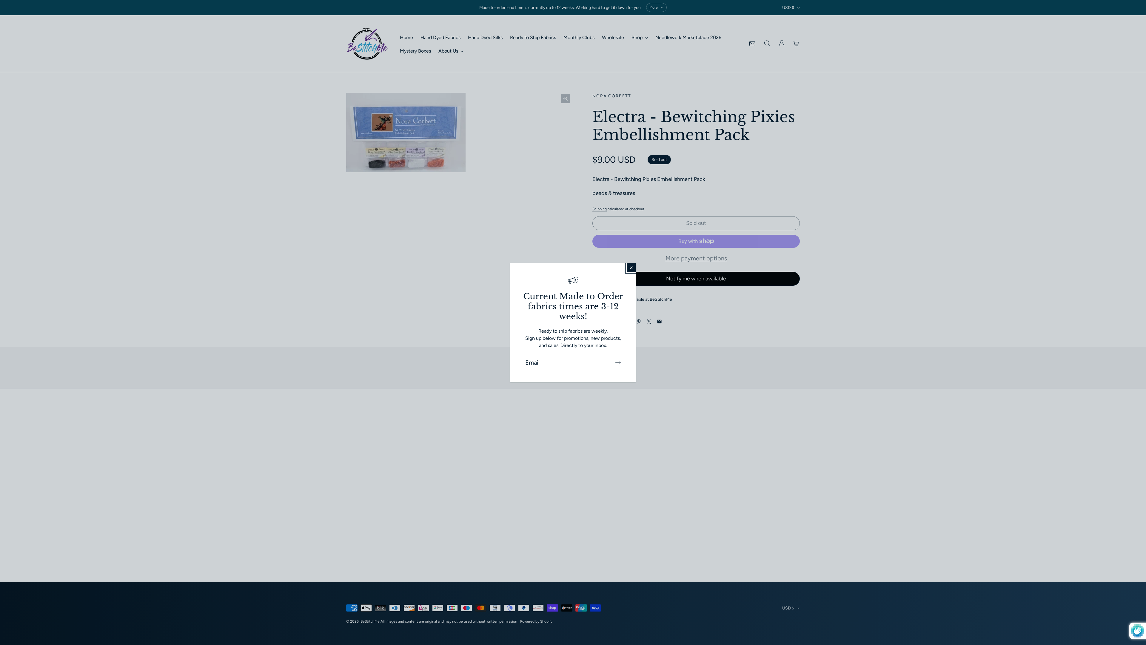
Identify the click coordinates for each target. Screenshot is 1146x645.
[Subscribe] (618, 362)
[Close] (631, 267)
